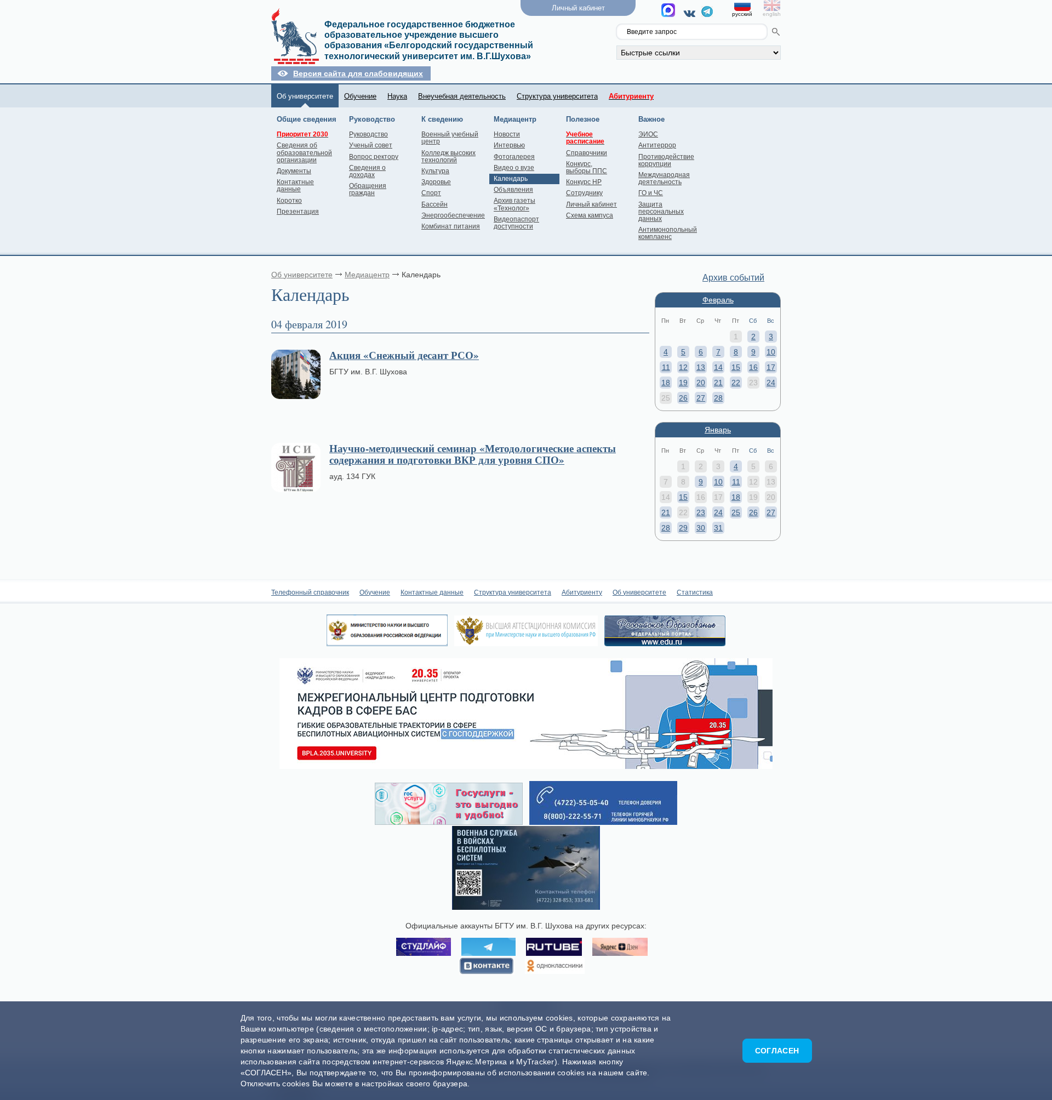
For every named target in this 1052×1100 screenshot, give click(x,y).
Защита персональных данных (661, 212)
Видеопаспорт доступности (516, 222)
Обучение (360, 96)
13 (700, 367)
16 (753, 367)
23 (700, 512)
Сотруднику (584, 193)
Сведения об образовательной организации (304, 152)
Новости (507, 134)
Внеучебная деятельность (462, 96)
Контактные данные (295, 185)
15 (735, 367)
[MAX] (669, 13)
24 (771, 382)
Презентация (298, 211)
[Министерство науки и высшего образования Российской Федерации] (387, 643)
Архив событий (733, 277)
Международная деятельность (664, 178)
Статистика (695, 592)
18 (665, 382)
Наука (397, 96)
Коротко (289, 200)
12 (683, 367)
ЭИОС (648, 134)
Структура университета (557, 96)
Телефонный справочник (310, 592)
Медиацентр (367, 274)
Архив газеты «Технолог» (514, 204)
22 (735, 382)
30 (700, 527)
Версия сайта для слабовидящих (358, 73)
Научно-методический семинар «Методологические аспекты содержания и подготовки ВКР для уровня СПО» (472, 454)
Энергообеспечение (453, 215)
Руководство (368, 134)
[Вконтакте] (691, 13)
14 (718, 367)
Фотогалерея (514, 157)
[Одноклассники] (555, 966)
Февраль (718, 299)
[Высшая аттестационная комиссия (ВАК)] (526, 643)
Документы (294, 171)
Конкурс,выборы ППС (586, 167)
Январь (718, 429)
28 (718, 398)
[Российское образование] (665, 643)
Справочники (586, 153)
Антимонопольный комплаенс (667, 233)
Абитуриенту (582, 592)
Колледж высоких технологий (448, 156)
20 (700, 382)
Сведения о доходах (367, 171)
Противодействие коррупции (666, 160)
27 (700, 398)
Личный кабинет (591, 204)
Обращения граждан (367, 189)
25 (735, 512)
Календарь (511, 179)
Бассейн (434, 204)
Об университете (305, 96)
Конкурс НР (584, 182)
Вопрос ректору (373, 157)
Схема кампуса (589, 215)
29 (683, 527)
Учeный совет (370, 145)
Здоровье (436, 182)
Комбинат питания (450, 226)
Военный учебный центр (449, 137)
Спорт (431, 193)
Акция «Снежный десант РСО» (404, 354)
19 (683, 382)
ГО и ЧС (650, 193)
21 (718, 382)
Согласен (777, 1050)
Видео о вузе (514, 168)
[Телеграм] (707, 14)
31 (718, 527)
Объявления (513, 189)
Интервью (509, 145)
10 (771, 351)
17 (771, 367)
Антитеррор (657, 145)
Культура (435, 171)
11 (666, 367)
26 (683, 398)
